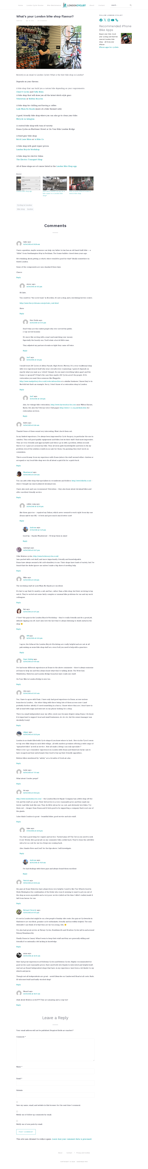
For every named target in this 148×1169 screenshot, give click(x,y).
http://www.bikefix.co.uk (81, 481)
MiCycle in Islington (25, 119)
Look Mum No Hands (25, 109)
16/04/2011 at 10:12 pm (31, 793)
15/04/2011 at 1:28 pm (38, 399)
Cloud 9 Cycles (22, 92)
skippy (25, 732)
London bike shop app (24, 191)
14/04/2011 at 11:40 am (31, 475)
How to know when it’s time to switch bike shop (80, 192)
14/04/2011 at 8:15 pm (34, 287)
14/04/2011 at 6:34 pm (35, 638)
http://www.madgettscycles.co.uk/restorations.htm (40, 381)
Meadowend (28, 472)
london (30, 209)
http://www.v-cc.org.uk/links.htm (73, 408)
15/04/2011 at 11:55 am (31, 693)
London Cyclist (74, 5)
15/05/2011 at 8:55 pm (31, 913)
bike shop (21, 209)
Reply (18, 277)
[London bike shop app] (28, 183)
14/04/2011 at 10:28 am (31, 244)
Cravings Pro (82, 1161)
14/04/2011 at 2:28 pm (31, 580)
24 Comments (42, 21)
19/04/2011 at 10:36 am (31, 883)
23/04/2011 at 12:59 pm (35, 506)
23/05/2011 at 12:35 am (31, 956)
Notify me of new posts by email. (29, 1124)
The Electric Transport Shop (29, 159)
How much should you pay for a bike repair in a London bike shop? (54, 193)
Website (19, 1090)
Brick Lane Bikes (24, 139)
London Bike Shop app (66, 166)
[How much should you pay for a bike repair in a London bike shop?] (55, 183)
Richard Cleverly (29, 910)
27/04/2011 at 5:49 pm (38, 530)
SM (28, 636)
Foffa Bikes (38, 92)
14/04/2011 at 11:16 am (31, 425)
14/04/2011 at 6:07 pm (31, 612)
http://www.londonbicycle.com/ (29, 799)
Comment (21, 1037)
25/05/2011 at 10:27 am (31, 994)
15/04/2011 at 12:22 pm (31, 734)
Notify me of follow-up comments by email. (34, 1115)
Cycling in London (24, 205)
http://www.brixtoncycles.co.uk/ (46, 556)
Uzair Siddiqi (28, 659)
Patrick (26, 881)
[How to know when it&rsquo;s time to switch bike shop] (81, 183)
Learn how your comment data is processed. (72, 1139)
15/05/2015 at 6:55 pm (38, 323)
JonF (28, 357)
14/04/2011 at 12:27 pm (31, 550)
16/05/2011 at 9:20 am (38, 863)
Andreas (33, 528)
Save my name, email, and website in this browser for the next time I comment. (48, 1105)
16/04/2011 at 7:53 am (31, 773)
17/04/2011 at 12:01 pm (35, 831)
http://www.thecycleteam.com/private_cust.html (39, 303)
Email (19, 1079)
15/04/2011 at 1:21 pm (34, 360)
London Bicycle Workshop (28, 149)
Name (19, 1067)
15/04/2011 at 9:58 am (31, 662)
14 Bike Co (39, 139)
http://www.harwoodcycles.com (63, 405)
